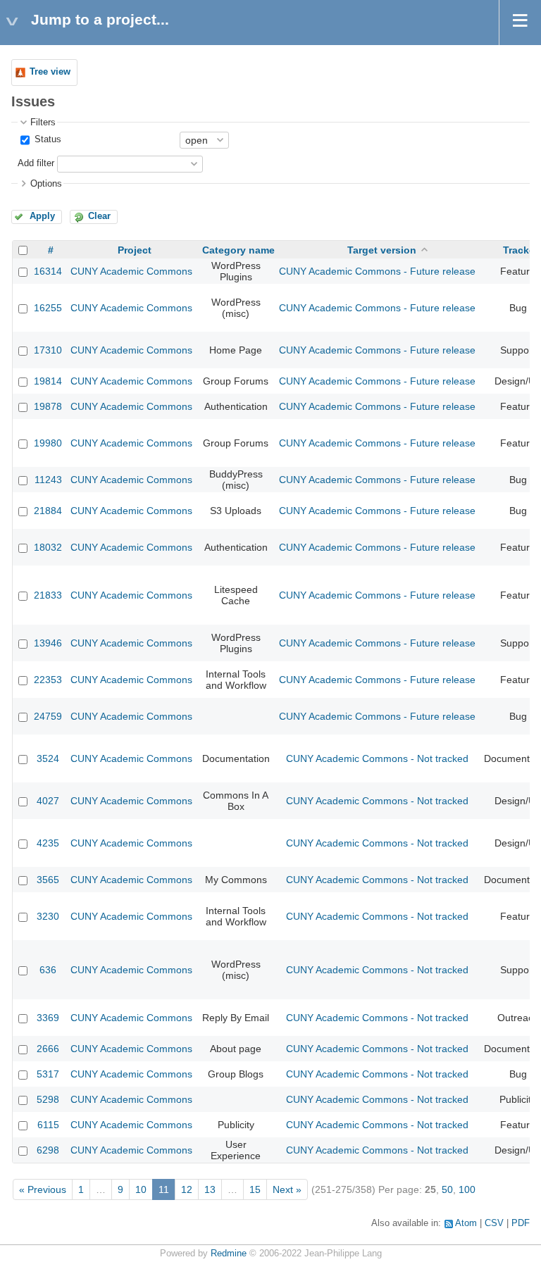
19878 (48, 406)
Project (134, 250)
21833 (48, 595)
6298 (48, 1150)
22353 (48, 679)
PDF (520, 1223)
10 (141, 1189)
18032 (48, 547)
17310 (48, 350)
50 (447, 1189)
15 (255, 1189)
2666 (48, 1048)
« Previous (42, 1189)
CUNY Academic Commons (131, 271)
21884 (48, 510)
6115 (48, 1124)
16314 (48, 271)
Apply (42, 216)
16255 (48, 307)
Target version (381, 250)
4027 (48, 800)
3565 (48, 879)
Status (46, 139)
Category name (238, 250)
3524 (48, 758)
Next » (287, 1189)
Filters (43, 122)
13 (210, 1189)
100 (467, 1189)
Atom (466, 1223)
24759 (48, 716)
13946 (48, 643)
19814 (48, 381)
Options (46, 184)
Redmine (229, 1253)
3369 (48, 1017)
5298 (48, 1099)
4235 (48, 843)
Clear (99, 216)
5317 (48, 1074)
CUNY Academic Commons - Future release (377, 271)
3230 (48, 916)
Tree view (50, 72)
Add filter (36, 163)
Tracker (520, 250)
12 (186, 1189)
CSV (494, 1223)
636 (47, 969)
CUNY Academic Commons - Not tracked (377, 758)
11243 (48, 479)
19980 (48, 443)
